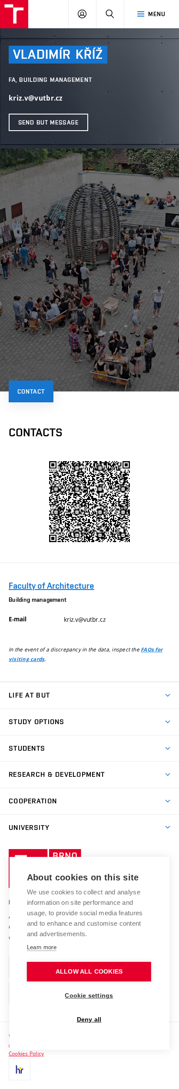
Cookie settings (89, 995)
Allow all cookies (89, 971)
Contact (31, 391)
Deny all (89, 1019)
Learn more (41, 947)
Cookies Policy (26, 1053)
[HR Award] (19, 1069)
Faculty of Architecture (51, 585)
